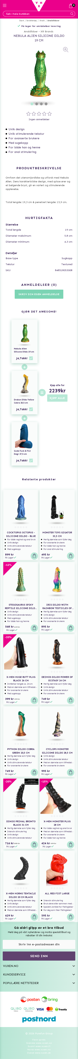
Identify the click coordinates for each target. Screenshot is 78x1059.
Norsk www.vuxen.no (39, 1049)
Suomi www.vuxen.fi (39, 1046)
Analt (42, 20)
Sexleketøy (31, 20)
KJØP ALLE (57, 398)
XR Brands (47, 31)
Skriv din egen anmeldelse (39, 294)
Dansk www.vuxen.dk (39, 1053)
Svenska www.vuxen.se (39, 1043)
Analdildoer (53, 20)
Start (21, 20)
